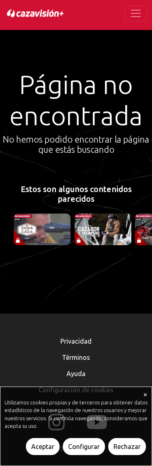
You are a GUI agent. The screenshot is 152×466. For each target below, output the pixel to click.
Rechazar (127, 446)
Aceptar (42, 446)
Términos (76, 357)
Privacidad (76, 341)
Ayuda (76, 373)
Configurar (84, 446)
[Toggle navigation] (135, 13)
